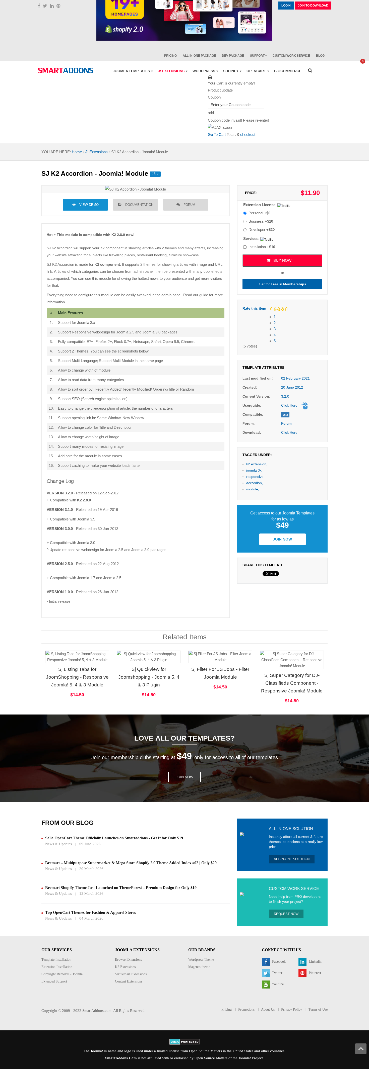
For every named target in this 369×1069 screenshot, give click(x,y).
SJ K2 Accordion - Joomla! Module (94, 173)
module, (252, 489)
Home (77, 152)
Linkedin (315, 961)
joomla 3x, (254, 470)
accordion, (254, 483)
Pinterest (314, 973)
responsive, (255, 477)
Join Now (282, 539)
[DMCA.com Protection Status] (184, 1041)
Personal (259, 213)
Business (261, 221)
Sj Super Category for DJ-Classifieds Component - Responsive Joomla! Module (292, 683)
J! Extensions (96, 152)
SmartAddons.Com (121, 1058)
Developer (262, 229)
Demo (277, 651)
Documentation (139, 205)
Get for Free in (282, 284)
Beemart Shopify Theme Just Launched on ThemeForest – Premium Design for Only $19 (121, 887)
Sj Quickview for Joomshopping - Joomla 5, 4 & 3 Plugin (148, 677)
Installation (262, 247)
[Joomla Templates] (65, 70)
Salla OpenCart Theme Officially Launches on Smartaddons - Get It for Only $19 (114, 838)
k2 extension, (256, 464)
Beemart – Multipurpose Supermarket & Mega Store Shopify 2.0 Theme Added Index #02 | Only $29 (131, 863)
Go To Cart (217, 134)
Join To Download (313, 5)
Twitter (276, 973)
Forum (189, 205)
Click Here (289, 405)
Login (286, 5)
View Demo (89, 205)
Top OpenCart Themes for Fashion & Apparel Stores (90, 912)
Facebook (278, 961)
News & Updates (58, 844)
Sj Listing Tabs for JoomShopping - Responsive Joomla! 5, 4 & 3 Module (77, 677)
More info (97, 661)
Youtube (277, 984)
